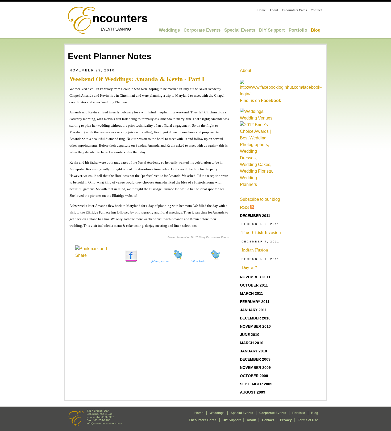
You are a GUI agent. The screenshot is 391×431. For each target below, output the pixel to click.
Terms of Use (308, 420)
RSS (245, 207)
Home (261, 10)
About (273, 10)
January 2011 (253, 310)
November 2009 (255, 367)
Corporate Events (202, 30)
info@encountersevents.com (104, 423)
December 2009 (255, 359)
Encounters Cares (294, 10)
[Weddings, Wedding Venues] (256, 114)
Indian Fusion (255, 249)
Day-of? (249, 267)
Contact (316, 10)
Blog (316, 30)
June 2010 (249, 334)
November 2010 (255, 326)
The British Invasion (261, 232)
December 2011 (255, 216)
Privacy (286, 420)
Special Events (239, 30)
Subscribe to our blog (260, 199)
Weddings (169, 30)
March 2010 (251, 343)
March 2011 (251, 293)
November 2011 (255, 277)
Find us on (260, 100)
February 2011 (254, 302)
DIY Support (272, 30)
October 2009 (254, 376)
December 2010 (255, 318)
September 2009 (256, 384)
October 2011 (254, 285)
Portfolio (298, 30)
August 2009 (252, 392)
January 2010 (253, 351)
